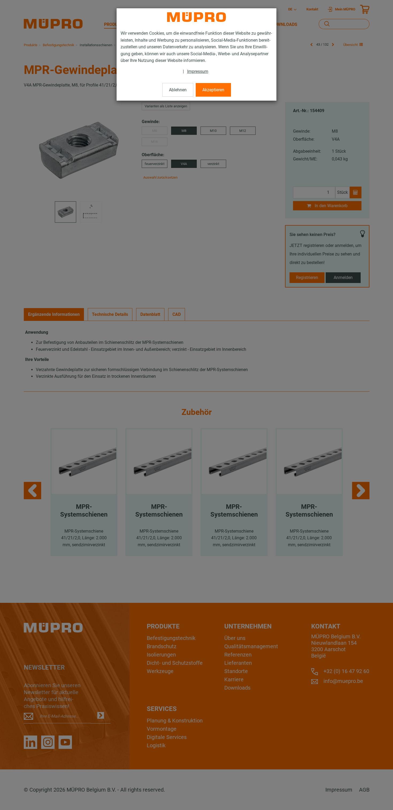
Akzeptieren (213, 89)
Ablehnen (178, 89)
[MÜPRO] (196, 17)
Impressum (197, 71)
